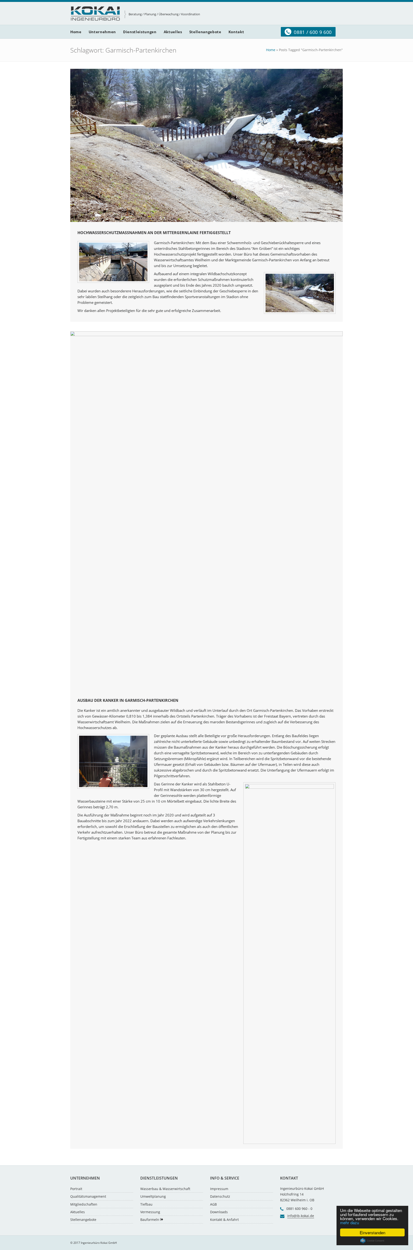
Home (270, 50)
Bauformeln (150, 1219)
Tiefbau (146, 1204)
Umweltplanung (153, 1196)
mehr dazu (349, 1222)
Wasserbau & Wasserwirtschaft (165, 1188)
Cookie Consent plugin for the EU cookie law (372, 1240)
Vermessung (150, 1212)
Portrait (76, 1188)
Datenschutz (220, 1196)
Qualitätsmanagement (88, 1196)
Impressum (219, 1188)
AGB (213, 1204)
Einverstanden (372, 1232)
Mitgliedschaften (83, 1204)
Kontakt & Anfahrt (224, 1219)
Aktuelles (77, 1212)
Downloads (219, 1212)
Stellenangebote (83, 1219)
